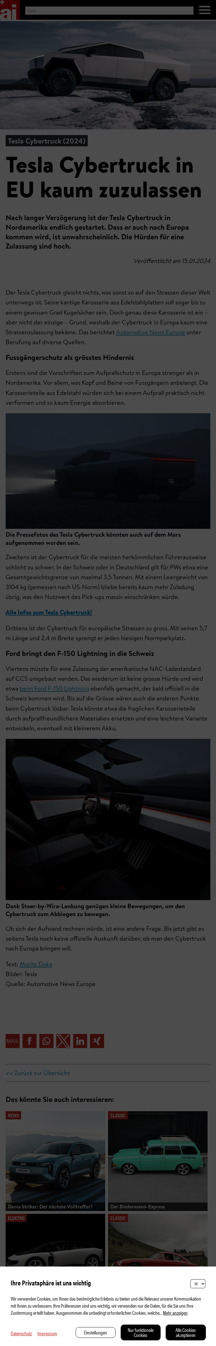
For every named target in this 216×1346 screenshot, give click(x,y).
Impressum (47, 1333)
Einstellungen (95, 1332)
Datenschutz (21, 1333)
